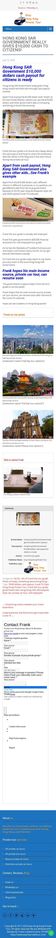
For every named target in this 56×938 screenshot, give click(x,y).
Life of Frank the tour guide (34, 578)
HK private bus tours (15, 854)
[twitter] (26, 2)
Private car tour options (14, 314)
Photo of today (10, 581)
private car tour (19, 592)
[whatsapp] (20, 2)
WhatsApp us (32, 8)
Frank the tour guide (38, 587)
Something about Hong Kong (32, 581)
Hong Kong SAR (28, 590)
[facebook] (23, 2)
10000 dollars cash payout (21, 584)
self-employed (35, 592)
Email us (21, 8)
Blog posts (10, 897)
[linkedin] (36, 2)
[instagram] (29, 2)
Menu (9, 28)
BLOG (17, 578)
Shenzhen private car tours (18, 864)
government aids (11, 590)
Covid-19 (39, 584)
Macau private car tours (17, 859)
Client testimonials (14, 892)
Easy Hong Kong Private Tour (26, 586)
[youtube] (32, 2)
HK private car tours (15, 848)
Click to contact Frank (14, 459)
